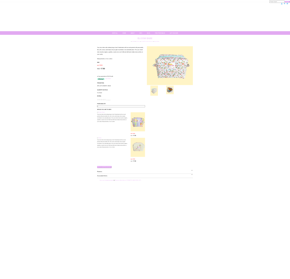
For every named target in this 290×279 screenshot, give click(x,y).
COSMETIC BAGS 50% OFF (147, 41)
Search (287, 1)
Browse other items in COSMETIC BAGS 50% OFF (128, 180)
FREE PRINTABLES (160, 33)
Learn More (108, 78)
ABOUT (133, 33)
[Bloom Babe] (170, 84)
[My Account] (282, 3)
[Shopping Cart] (285, 4)
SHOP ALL (115, 33)
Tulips (99, 138)
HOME (124, 33)
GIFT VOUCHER (174, 33)
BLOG (148, 33)
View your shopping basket (106, 180)
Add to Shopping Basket (104, 167)
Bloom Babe (156, 41)
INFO (140, 33)
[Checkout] (287, 3)
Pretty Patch (101, 112)
